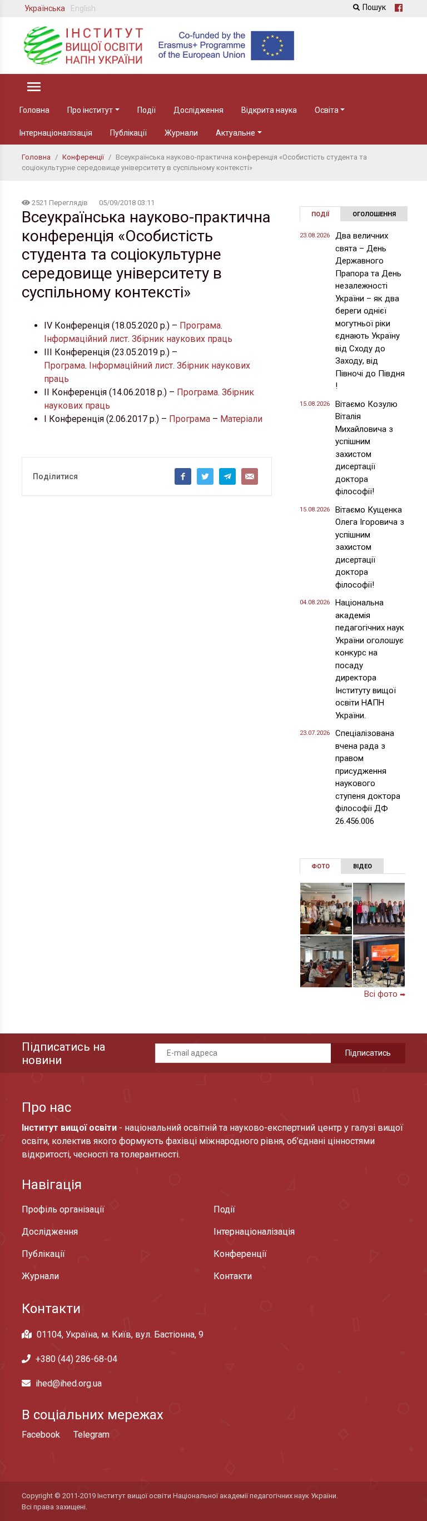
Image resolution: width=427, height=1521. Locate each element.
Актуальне (235, 132)
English (83, 8)
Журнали (181, 132)
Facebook (41, 1434)
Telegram (91, 1434)
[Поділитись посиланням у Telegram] (227, 476)
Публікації (128, 132)
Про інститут (90, 110)
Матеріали (241, 419)
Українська (44, 8)
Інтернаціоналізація (55, 132)
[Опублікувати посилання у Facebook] (183, 476)
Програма (200, 325)
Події (146, 110)
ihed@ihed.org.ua (69, 1383)
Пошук (374, 7)
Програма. (198, 392)
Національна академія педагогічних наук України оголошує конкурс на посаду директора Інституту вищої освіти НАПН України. (369, 659)
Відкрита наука (269, 110)
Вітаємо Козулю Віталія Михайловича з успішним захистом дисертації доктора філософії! (366, 448)
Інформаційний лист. (132, 365)
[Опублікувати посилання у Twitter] (205, 476)
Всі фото (384, 994)
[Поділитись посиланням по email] (249, 476)
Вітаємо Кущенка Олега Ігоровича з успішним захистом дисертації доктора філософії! (369, 547)
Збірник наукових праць (182, 339)
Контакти (233, 1276)
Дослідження (198, 110)
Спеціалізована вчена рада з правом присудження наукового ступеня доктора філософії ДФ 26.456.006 (367, 777)
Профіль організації (63, 1209)
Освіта (327, 110)
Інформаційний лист (86, 339)
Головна (34, 110)
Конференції (240, 1254)
